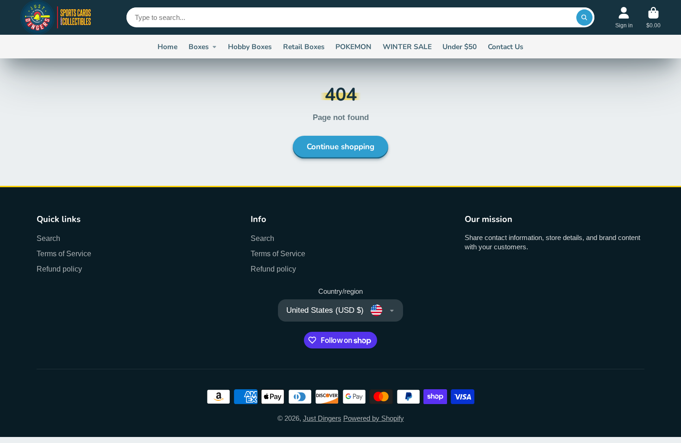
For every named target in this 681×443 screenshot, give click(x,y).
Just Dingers (322, 418)
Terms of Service (64, 253)
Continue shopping (340, 146)
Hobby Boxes (250, 46)
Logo (56, 17)
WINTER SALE (407, 46)
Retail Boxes (304, 46)
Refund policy (59, 269)
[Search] (584, 17)
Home (167, 46)
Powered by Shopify (373, 418)
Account (624, 17)
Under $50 (459, 46)
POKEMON (353, 46)
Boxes (199, 46)
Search (48, 238)
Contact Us (505, 46)
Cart (653, 17)
